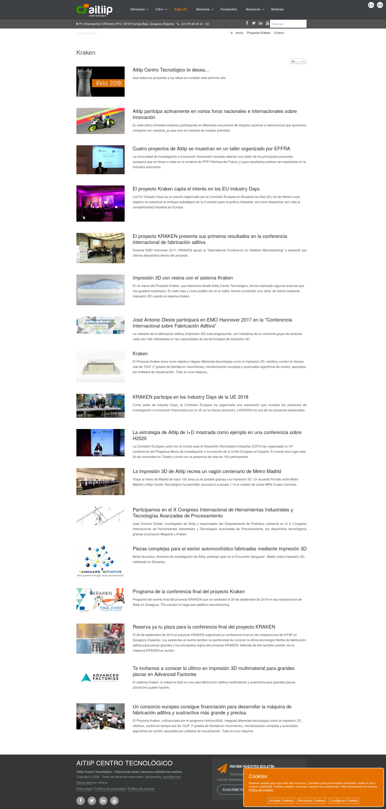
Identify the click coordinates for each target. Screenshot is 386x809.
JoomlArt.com (171, 776)
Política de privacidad (110, 788)
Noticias (277, 9)
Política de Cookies (261, 790)
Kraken (140, 353)
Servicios (138, 9)
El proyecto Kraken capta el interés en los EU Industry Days (196, 188)
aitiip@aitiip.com (86, 33)
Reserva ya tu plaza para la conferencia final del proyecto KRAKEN (204, 626)
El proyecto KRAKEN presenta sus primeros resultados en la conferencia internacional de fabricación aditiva (210, 238)
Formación (229, 9)
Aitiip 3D (180, 9)
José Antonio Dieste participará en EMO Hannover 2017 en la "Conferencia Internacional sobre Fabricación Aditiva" (212, 322)
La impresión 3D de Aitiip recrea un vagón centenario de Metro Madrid (207, 470)
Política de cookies (141, 788)
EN (380, 5)
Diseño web (84, 782)
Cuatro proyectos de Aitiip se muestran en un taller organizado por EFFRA (211, 148)
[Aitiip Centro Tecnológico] (94, 9)
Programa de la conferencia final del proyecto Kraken (189, 591)
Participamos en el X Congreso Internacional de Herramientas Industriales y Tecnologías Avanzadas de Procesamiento (213, 512)
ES (371, 5)
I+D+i (160, 9)
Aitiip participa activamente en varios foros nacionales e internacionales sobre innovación (215, 113)
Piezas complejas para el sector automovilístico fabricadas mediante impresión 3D (220, 548)
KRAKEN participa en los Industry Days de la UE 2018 (190, 396)
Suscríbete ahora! (240, 789)
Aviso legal (84, 788)
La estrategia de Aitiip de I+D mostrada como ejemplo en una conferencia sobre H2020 (217, 434)
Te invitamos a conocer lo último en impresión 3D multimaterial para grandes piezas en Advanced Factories (214, 670)
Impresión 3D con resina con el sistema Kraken (183, 277)
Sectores (203, 9)
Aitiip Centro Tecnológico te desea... (171, 69)
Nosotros (253, 9)
